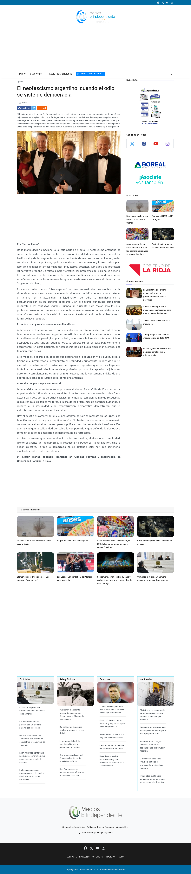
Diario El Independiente (91, 74)
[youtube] (167, 2)
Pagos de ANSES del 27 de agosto (73, 541)
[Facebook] (86, 848)
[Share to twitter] (33, 108)
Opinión (20, 81)
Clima (121, 857)
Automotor (98, 857)
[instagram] (171, 2)
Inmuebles (84, 857)
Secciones (36, 74)
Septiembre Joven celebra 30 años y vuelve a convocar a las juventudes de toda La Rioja (114, 580)
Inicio (22, 74)
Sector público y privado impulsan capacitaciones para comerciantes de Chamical (157, 310)
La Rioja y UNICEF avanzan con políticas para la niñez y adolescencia (157, 351)
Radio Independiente (60, 74)
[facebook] (158, 2)
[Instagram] (103, 848)
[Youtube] (98, 848)
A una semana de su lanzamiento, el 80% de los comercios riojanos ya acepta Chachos (113, 544)
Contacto (72, 857)
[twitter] (163, 2)
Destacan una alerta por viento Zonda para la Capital (137, 219)
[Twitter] (92, 848)
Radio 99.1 (111, 857)
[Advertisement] (95, 49)
